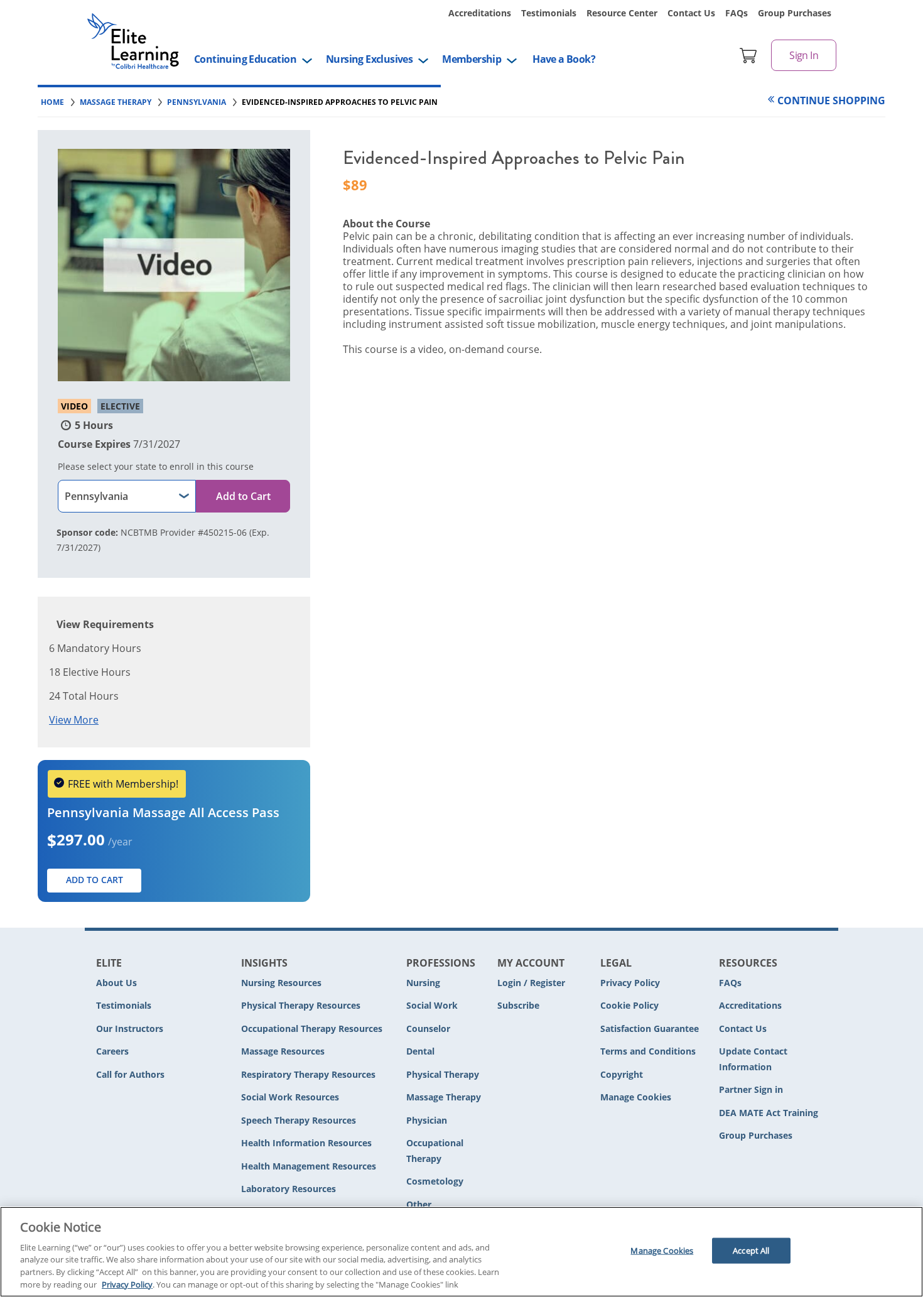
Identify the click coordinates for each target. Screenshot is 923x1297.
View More (74, 720)
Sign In (803, 55)
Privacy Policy (630, 983)
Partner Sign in (751, 1089)
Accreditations (479, 13)
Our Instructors (129, 1028)
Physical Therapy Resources (300, 1005)
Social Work (432, 1005)
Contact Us (691, 13)
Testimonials (548, 13)
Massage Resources (283, 1051)
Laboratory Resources (288, 1189)
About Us (116, 983)
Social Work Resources (290, 1097)
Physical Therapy (442, 1074)
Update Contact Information (753, 1059)
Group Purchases (794, 13)
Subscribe (518, 1005)
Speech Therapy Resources (298, 1120)
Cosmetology (434, 1181)
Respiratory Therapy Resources (308, 1074)
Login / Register (531, 983)
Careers (112, 1051)
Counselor (428, 1028)
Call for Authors (130, 1074)
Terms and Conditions (648, 1051)
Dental (420, 1051)
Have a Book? (563, 59)
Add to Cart (243, 496)
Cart (748, 55)
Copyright (621, 1074)
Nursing (423, 983)
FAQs (736, 13)
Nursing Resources (281, 983)
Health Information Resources (306, 1143)
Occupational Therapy (434, 1150)
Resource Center (621, 13)
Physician (426, 1120)
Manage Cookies (635, 1097)
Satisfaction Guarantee (649, 1028)
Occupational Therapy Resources (311, 1028)
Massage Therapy (443, 1097)
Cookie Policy (629, 1005)
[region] (461, 1252)
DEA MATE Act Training (768, 1113)
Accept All (751, 1250)
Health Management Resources (308, 1166)
